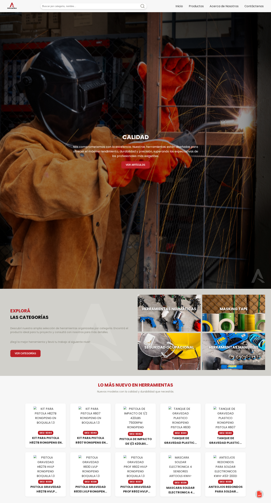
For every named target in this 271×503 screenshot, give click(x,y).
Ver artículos (135, 164)
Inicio (179, 6)
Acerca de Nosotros (224, 6)
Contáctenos (254, 6)
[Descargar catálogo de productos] (259, 494)
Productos (196, 6)
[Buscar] (149, 6)
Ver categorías (25, 353)
